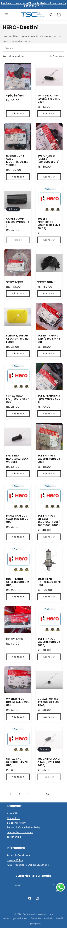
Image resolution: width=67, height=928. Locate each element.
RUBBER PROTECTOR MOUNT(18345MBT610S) (48, 223)
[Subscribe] (53, 885)
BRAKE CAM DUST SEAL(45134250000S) (17, 519)
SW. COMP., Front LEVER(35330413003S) (49, 99)
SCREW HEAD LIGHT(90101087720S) (17, 399)
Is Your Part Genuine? (20, 832)
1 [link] (10, 794)
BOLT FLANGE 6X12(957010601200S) (17, 582)
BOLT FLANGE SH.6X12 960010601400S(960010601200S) (48, 520)
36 (47, 794)
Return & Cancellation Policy (24, 827)
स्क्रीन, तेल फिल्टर (15, 95)
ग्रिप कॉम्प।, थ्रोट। (15, 638)
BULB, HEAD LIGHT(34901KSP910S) (49, 582)
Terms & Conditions (18, 855)
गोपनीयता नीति (36, 918)
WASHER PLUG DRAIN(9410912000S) (18, 702)
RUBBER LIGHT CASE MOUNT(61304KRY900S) (17, 160)
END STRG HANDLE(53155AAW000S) (17, 459)
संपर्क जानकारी (35, 923)
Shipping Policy (16, 823)
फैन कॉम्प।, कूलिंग (14, 281)
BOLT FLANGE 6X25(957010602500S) (48, 459)
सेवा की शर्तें (48, 918)
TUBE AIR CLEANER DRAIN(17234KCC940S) (49, 762)
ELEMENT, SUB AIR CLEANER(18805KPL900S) (18, 339)
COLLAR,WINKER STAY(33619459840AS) (48, 702)
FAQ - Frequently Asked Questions (28, 865)
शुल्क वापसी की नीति (20, 918)
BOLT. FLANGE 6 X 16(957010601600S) (48, 399)
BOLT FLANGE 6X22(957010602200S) (48, 642)
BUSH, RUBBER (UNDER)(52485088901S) (48, 159)
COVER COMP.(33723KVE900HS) (17, 222)
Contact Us (13, 818)
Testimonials (14, 837)
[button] (7, 15)
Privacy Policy (15, 860)
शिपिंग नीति (60, 918)
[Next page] (56, 794)
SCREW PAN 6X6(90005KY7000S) (17, 762)
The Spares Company (32, 914)
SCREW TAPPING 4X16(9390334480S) (48, 339)
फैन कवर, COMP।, (47, 281)
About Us (12, 813)
